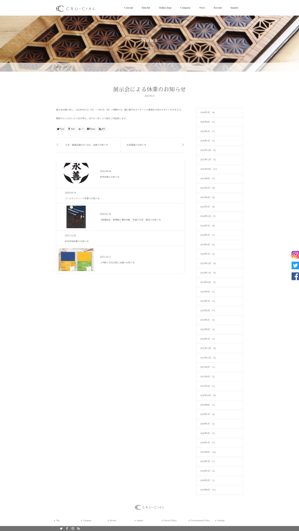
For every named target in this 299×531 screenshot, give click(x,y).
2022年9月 (207, 329)
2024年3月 (207, 244)
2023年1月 (207, 320)
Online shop (165, 7)
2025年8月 (207, 178)
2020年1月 (207, 442)
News (202, 7)
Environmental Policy (200, 520)
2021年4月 (207, 376)
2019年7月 (207, 461)
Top (57, 520)
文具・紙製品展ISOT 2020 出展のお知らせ (86, 145)
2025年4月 (207, 197)
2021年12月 (208, 348)
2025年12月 (208, 150)
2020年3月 (207, 433)
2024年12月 (208, 216)
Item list (146, 7)
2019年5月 (207, 471)
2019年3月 (207, 480)
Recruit (218, 7)
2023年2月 (207, 310)
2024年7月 (207, 226)
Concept (128, 7)
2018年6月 (208, 490)
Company (185, 7)
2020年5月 (207, 424)
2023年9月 (207, 292)
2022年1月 (207, 339)
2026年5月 (207, 112)
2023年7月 (207, 301)
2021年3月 (207, 386)
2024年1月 (207, 254)
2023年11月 (208, 273)
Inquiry (234, 7)
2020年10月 (208, 395)
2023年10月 (208, 282)
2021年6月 (207, 367)
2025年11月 (208, 159)
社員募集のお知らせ (136, 145)
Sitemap (221, 520)
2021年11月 (208, 358)
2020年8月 (207, 405)
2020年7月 (207, 414)
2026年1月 (207, 141)
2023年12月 (208, 263)
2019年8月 (208, 452)
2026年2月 (207, 131)
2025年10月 (208, 169)
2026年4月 (207, 122)
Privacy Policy (170, 520)
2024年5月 (207, 235)
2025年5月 (207, 188)
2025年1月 (207, 207)
